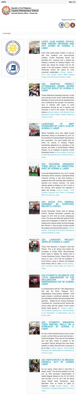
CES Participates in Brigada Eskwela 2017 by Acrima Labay (58, 362)
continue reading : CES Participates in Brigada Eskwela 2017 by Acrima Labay (58, 388)
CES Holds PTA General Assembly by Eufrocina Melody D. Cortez (58, 204)
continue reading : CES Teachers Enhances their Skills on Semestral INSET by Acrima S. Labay (58, 192)
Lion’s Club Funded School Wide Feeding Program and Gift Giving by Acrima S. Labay (58, 44)
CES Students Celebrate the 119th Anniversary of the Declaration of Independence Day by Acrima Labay (58, 279)
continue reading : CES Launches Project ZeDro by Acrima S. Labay (58, 265)
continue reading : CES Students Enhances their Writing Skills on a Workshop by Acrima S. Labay (58, 350)
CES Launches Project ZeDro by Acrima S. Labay (58, 240)
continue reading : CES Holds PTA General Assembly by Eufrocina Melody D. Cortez (58, 230)
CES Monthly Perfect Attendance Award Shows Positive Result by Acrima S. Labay (58, 87)
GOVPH (3, 2)
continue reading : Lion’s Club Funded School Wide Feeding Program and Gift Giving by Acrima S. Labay (58, 74)
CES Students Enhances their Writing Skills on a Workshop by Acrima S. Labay (58, 325)
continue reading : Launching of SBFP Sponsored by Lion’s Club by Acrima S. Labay (58, 154)
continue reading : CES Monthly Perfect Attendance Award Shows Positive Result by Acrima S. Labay (58, 114)
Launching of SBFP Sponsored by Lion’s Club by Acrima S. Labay (58, 126)
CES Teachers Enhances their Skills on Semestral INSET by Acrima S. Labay (58, 166)
